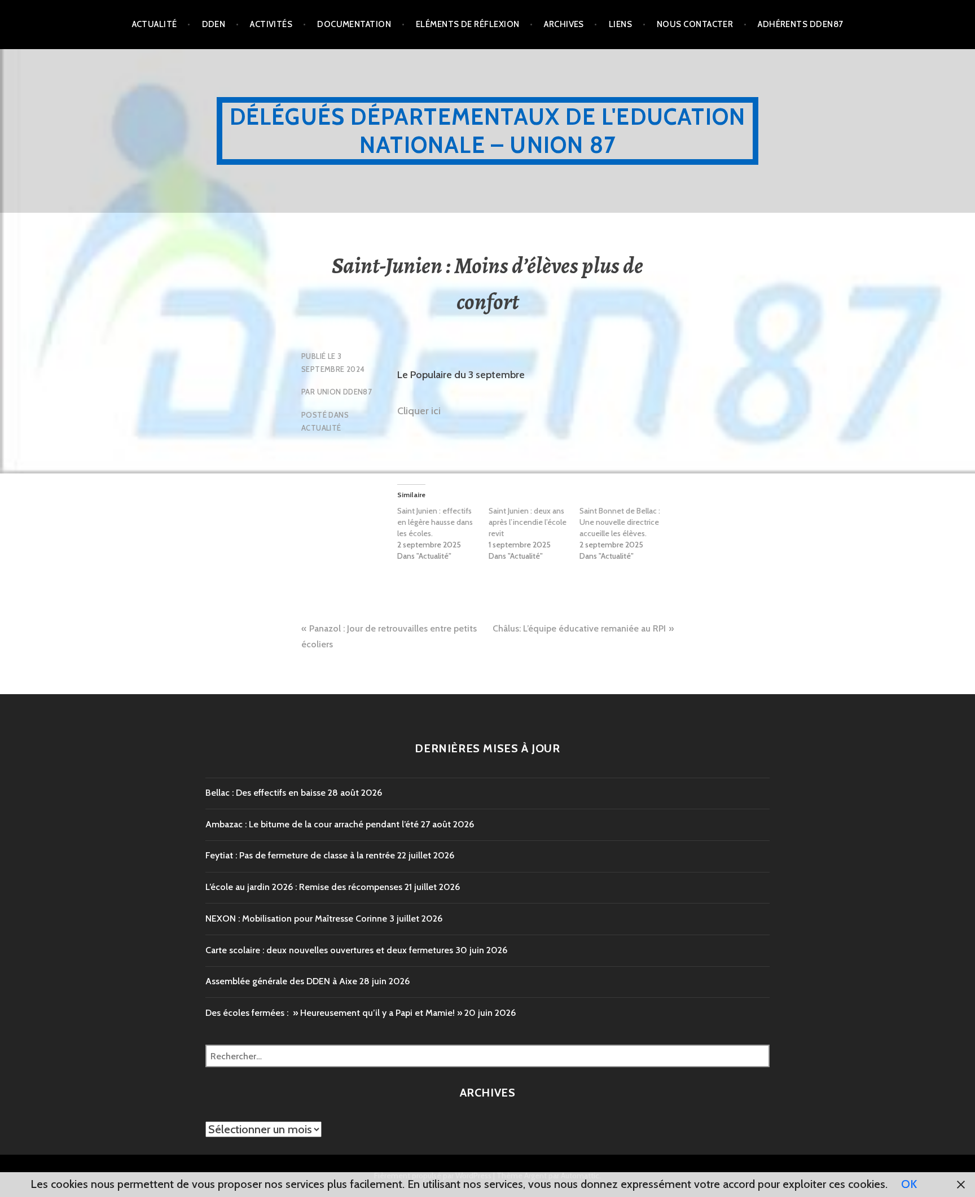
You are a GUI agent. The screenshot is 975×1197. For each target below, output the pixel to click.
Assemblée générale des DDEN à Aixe (281, 981)
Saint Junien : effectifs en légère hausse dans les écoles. (435, 522)
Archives (564, 24)
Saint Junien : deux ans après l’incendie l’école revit (527, 522)
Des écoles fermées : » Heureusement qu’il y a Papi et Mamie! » (333, 1012)
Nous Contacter (695, 24)
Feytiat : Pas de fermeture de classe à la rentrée (300, 855)
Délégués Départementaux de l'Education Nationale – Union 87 (488, 131)
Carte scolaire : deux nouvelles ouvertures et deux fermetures (329, 950)
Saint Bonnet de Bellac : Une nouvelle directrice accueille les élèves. (619, 522)
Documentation (354, 24)
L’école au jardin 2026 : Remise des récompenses (303, 887)
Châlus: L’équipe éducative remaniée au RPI (579, 628)
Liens (620, 24)
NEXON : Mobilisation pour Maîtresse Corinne (296, 918)
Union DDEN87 (344, 391)
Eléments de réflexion (467, 24)
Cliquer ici (419, 411)
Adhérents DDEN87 (800, 24)
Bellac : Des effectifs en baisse (265, 792)
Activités (271, 24)
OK (909, 1184)
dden (214, 24)
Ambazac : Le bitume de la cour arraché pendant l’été (312, 824)
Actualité (154, 24)
